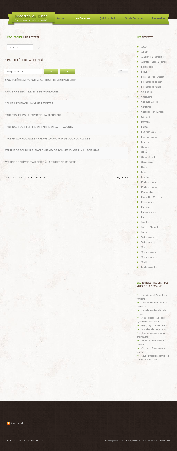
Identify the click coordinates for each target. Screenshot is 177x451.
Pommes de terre (149, 212)
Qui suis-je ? (107, 18)
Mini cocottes (147, 192)
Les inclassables (149, 267)
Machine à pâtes (149, 187)
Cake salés (146, 92)
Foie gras (145, 142)
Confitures (146, 107)
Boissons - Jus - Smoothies (154, 77)
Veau (143, 247)
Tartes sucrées (148, 242)
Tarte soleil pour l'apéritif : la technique (33, 115)
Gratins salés (147, 162)
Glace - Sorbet (148, 157)
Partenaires (158, 18)
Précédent (17, 177)
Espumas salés (148, 132)
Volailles (145, 262)
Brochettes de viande (151, 87)
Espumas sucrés (149, 137)
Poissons (145, 207)
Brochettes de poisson (151, 82)
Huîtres (144, 167)
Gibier (144, 152)
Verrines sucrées (149, 257)
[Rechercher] (67, 71)
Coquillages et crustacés (152, 112)
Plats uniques (147, 202)
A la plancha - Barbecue (152, 57)
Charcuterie (146, 97)
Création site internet (148, 441)
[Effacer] (51, 71)
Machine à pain (148, 182)
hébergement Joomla (115, 441)
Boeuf (144, 72)
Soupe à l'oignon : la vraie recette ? (29, 103)
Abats (144, 47)
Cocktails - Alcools (149, 102)
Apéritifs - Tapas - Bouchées (154, 62)
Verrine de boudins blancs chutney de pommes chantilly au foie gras (52, 150)
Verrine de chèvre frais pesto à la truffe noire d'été (40, 162)
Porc (143, 217)
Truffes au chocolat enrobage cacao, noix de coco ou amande (47, 138)
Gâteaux (145, 147)
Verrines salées (148, 252)
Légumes (145, 177)
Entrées (144, 127)
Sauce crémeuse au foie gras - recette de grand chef (40, 79)
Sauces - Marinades (150, 227)
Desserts (145, 122)
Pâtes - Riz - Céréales (151, 197)
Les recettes (82, 18)
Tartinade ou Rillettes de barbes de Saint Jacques (39, 126)
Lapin (144, 172)
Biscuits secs (147, 67)
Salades (145, 222)
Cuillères (145, 117)
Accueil (60, 18)
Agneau (145, 52)
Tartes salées (147, 237)
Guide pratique (134, 18)
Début (8, 177)
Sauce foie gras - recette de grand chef (31, 91)
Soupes (144, 232)
